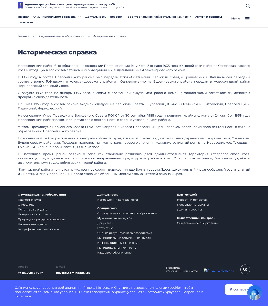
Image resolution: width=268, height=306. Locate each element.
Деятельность (95, 16)
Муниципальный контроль (116, 247)
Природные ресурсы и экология (42, 219)
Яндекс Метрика (96, 287)
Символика (26, 204)
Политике (23, 296)
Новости (116, 16)
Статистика (105, 228)
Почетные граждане (32, 209)
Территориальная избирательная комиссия (158, 16)
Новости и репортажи (193, 199)
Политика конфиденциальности (182, 269)
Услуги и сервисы (208, 16)
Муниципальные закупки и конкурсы (124, 238)
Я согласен (239, 289)
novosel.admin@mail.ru (73, 273)
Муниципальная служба (114, 218)
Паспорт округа (29, 199)
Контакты (26, 22)
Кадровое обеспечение (114, 252)
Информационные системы (117, 242)
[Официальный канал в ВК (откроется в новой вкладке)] (245, 269)
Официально (107, 208)
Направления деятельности (117, 199)
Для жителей (187, 194)
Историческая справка (34, 214)
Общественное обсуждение (197, 223)
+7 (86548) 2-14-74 (31, 273)
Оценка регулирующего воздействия (124, 233)
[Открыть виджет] (254, 292)
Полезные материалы (193, 204)
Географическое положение (38, 229)
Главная (23, 16)
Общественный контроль (196, 218)
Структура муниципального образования (127, 213)
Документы (105, 223)
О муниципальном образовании (57, 16)
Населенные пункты (32, 224)
